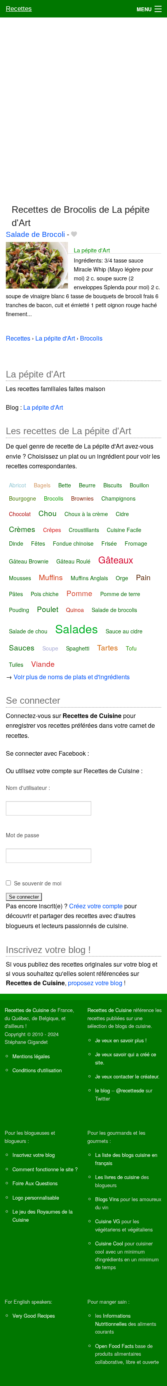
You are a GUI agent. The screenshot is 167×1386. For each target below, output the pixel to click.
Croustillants (84, 530)
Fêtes (38, 543)
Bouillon (139, 485)
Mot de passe (22, 835)
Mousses (20, 578)
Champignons (118, 498)
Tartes (107, 647)
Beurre (87, 485)
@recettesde (130, 1090)
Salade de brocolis (114, 610)
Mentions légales (31, 1056)
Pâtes (16, 594)
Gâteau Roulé (73, 561)
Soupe (50, 648)
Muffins (51, 577)
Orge (122, 578)
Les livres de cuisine (117, 1177)
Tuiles (16, 664)
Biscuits (112, 485)
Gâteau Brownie (29, 561)
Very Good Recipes (33, 1315)
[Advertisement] (83, 107)
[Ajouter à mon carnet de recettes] (74, 234)
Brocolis (53, 498)
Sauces (22, 647)
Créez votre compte (96, 905)
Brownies (82, 498)
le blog (102, 1090)
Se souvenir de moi (37, 883)
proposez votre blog (95, 982)
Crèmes (22, 528)
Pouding (19, 610)
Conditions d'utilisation (37, 1070)
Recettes (19, 8)
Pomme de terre (120, 594)
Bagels (42, 485)
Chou (47, 513)
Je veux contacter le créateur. (127, 1076)
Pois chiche (45, 594)
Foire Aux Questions (34, 1183)
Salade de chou (28, 631)
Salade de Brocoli (35, 234)
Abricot (17, 485)
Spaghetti (77, 648)
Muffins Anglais (89, 578)
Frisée (109, 543)
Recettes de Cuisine (27, 1010)
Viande (43, 663)
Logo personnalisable (35, 1197)
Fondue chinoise (73, 543)
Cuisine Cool (109, 1243)
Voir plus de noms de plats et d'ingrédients (72, 676)
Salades (76, 628)
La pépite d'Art (92, 250)
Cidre (122, 514)
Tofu (131, 648)
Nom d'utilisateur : (28, 787)
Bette (64, 485)
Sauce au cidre (124, 631)
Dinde (16, 543)
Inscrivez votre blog (33, 1154)
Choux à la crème (86, 514)
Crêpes (52, 530)
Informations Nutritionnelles (112, 1319)
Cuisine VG (107, 1221)
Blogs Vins (107, 1199)
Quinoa (75, 610)
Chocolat (20, 514)
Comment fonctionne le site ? (45, 1169)
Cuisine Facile (124, 530)
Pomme (79, 593)
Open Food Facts (114, 1345)
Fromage (136, 543)
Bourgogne (22, 498)
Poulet (47, 608)
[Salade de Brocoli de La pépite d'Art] (37, 264)
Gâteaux (115, 559)
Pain (143, 577)
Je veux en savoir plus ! (121, 1040)
